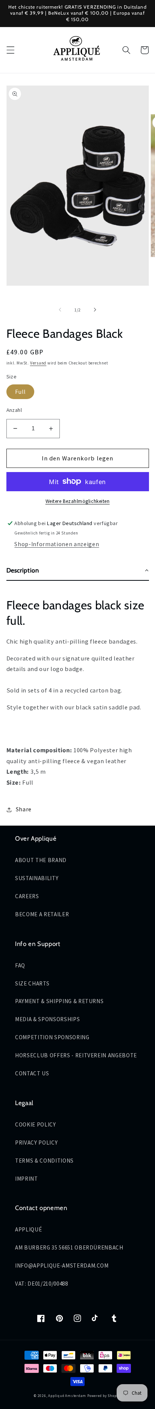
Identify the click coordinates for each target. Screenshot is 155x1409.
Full (20, 391)
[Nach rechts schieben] (95, 310)
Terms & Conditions (44, 1160)
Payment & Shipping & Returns (59, 1001)
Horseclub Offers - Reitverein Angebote (76, 1055)
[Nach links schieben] (60, 310)
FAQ (20, 965)
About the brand (41, 860)
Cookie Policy (35, 1124)
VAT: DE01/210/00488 (41, 1283)
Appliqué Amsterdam (67, 1396)
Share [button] (24, 809)
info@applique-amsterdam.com (62, 1265)
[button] (10, 50)
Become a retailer (42, 914)
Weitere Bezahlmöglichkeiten (78, 501)
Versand (38, 363)
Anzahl (14, 410)
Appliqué (28, 1229)
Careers (27, 896)
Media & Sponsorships (47, 1019)
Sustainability (36, 878)
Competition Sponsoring (52, 1037)
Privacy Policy (36, 1142)
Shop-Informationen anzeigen (56, 544)
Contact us (32, 1073)
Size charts (32, 983)
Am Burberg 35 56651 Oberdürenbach (69, 1247)
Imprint (26, 1178)
